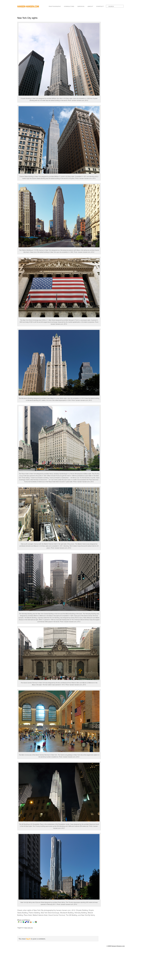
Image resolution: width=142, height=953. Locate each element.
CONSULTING (69, 6)
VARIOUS (80, 6)
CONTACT (100, 6)
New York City (28, 928)
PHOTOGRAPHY (55, 6)
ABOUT (90, 6)
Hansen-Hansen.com (29, 7)
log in (28, 939)
